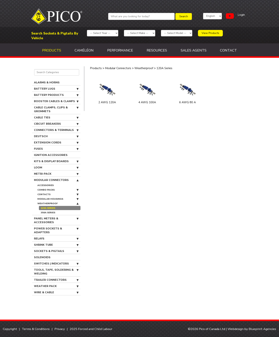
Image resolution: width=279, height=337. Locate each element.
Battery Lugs (44, 89)
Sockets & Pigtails (49, 251)
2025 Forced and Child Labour (91, 329)
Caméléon (84, 50)
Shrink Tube (43, 245)
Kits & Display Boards (51, 161)
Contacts (43, 194)
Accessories (45, 185)
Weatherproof (47, 203)
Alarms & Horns (47, 82)
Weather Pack (45, 286)
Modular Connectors (51, 180)
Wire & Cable (44, 292)
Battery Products (49, 95)
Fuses (38, 149)
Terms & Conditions (36, 329)
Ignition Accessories (51, 155)
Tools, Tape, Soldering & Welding (54, 271)
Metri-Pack (42, 174)
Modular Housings (50, 198)
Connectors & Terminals (54, 130)
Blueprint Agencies (262, 329)
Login (241, 15)
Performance (120, 50)
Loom (38, 167)
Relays (39, 238)
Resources (157, 50)
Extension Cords (47, 142)
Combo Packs (46, 189)
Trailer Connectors (50, 280)
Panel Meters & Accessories (46, 220)
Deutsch (41, 136)
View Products (210, 33)
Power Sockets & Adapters (48, 230)
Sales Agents (193, 50)
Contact (228, 50)
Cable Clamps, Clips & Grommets (51, 109)
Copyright (10, 329)
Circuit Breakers (47, 124)
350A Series (48, 212)
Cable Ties (42, 117)
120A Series (48, 208)
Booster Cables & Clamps (54, 101)
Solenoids (42, 257)
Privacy (59, 329)
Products (51, 50)
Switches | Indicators (51, 263)
